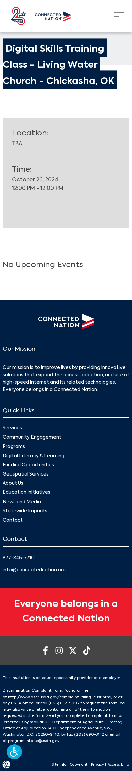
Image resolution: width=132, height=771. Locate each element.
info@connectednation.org (34, 570)
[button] (14, 751)
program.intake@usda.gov (33, 741)
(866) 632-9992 (64, 703)
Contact (13, 520)
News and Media (22, 502)
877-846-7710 (19, 558)
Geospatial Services (26, 474)
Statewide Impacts (25, 511)
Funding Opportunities (28, 465)
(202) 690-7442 (89, 735)
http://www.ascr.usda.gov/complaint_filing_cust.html (59, 697)
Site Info (59, 764)
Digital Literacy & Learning (33, 456)
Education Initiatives (26, 492)
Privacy (97, 764)
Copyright (78, 764)
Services (12, 428)
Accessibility (119, 764)
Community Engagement (32, 437)
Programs (14, 447)
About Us (13, 483)
